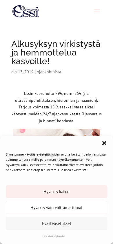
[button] (104, 143)
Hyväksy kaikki (56, 191)
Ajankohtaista (49, 71)
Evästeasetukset (56, 223)
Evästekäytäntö (53, 236)
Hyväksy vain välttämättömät (56, 207)
